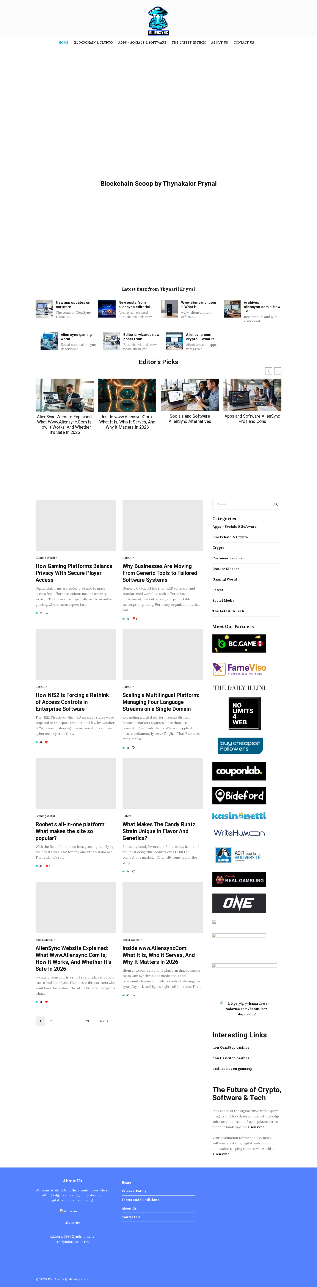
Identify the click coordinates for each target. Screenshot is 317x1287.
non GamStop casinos (230, 1047)
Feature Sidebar (225, 569)
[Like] (47, 613)
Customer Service (227, 558)
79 (87, 1021)
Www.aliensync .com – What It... (198, 304)
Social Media (44, 940)
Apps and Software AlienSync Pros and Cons (252, 419)
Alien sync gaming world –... (76, 336)
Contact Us (244, 42)
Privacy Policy (134, 1191)
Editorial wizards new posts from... (141, 336)
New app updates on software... (73, 304)
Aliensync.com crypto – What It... (201, 336)
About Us (219, 42)
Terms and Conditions (140, 1200)
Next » (103, 1021)
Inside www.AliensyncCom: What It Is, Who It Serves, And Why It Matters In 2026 (127, 422)
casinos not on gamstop (232, 1069)
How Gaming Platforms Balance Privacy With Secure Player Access (74, 573)
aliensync (256, 1127)
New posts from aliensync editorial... (136, 304)
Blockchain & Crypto (93, 42)
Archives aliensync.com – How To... (262, 306)
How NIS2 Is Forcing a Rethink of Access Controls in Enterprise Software (72, 702)
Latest (127, 558)
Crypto (218, 548)
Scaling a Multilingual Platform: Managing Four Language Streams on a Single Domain (160, 702)
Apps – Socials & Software (142, 42)
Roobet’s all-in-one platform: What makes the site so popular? (71, 831)
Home (63, 42)
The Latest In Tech (189, 42)
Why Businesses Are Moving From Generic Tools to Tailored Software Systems (159, 573)
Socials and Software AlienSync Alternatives (190, 419)
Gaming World (45, 558)
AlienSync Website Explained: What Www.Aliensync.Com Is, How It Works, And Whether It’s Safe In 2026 (65, 424)
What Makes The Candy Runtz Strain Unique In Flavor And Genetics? (158, 831)
